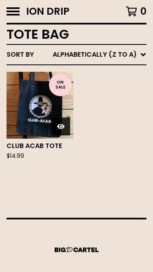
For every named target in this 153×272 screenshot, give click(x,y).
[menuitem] (76, 54)
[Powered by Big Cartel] (77, 250)
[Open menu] (13, 11)
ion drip (47, 11)
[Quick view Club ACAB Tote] (61, 126)
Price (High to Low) (89, 180)
